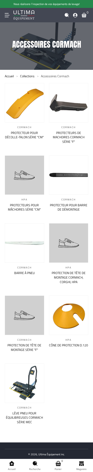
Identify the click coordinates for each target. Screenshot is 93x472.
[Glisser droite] (85, 4)
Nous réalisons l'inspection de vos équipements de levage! (47, 4)
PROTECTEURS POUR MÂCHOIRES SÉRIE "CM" (24, 207)
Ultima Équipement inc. (51, 454)
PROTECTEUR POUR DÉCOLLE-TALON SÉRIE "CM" (24, 135)
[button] (66, 15)
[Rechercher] (66, 15)
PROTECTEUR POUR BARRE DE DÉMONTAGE (68, 207)
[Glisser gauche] (8, 4)
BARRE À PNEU (24, 273)
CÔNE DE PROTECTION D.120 (68, 345)
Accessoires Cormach (55, 76)
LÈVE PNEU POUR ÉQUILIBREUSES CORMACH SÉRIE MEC (24, 417)
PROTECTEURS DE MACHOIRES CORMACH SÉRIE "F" (68, 137)
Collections (27, 76)
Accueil (9, 76)
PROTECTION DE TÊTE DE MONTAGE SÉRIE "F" (24, 347)
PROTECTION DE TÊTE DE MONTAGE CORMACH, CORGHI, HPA (69, 277)
